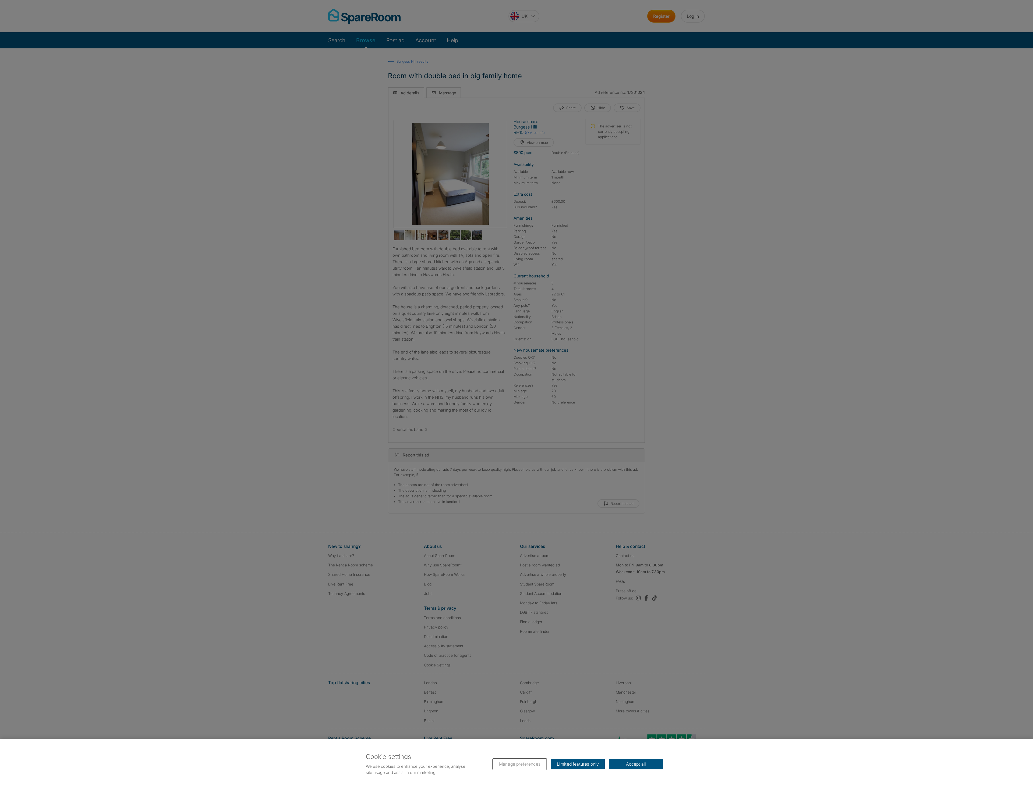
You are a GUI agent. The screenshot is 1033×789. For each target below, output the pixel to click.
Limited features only (578, 764)
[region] (516, 764)
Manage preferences (519, 764)
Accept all (636, 764)
